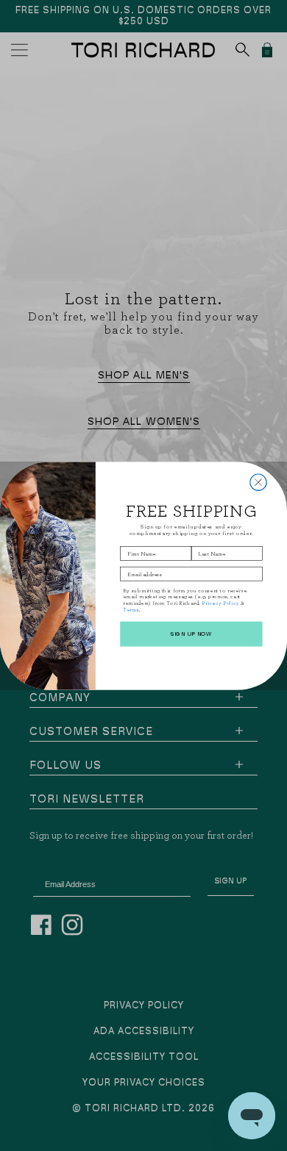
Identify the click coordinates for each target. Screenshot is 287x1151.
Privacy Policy (220, 603)
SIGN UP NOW (191, 634)
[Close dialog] (258, 482)
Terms (131, 609)
